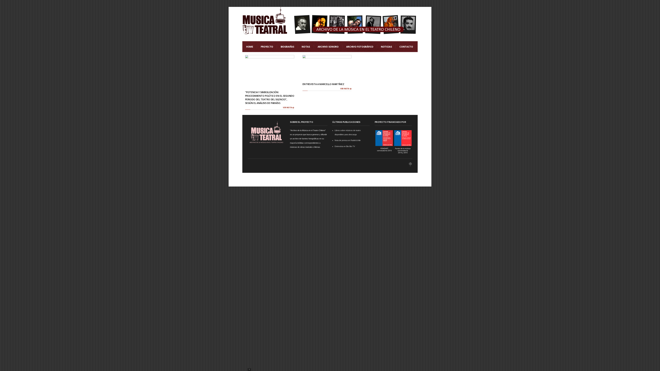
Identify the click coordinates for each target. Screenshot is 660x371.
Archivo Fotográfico (359, 46)
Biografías (287, 46)
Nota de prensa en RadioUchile (348, 140)
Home (249, 46)
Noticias (386, 46)
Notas (306, 46)
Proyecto (267, 46)
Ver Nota (287, 107)
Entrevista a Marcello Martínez (323, 84)
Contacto (406, 46)
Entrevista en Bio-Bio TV (345, 146)
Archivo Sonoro (328, 46)
